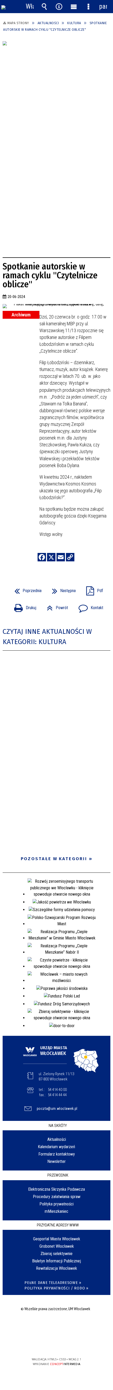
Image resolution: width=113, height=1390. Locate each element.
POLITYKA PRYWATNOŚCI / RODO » (56, 1288)
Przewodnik (57, 1175)
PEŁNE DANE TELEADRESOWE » (52, 1283)
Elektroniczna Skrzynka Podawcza (56, 1189)
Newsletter (56, 1161)
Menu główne (74, 7)
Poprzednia (26, 589)
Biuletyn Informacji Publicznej (56, 1260)
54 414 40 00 (57, 1089)
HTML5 (48, 1344)
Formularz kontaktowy (56, 1154)
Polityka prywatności (56, 1203)
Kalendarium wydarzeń (56, 1146)
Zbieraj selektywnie (56, 1253)
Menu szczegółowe (88, 7)
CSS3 (56, 1344)
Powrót (55, 606)
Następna (62, 589)
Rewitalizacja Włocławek (56, 1268)
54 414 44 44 (57, 1095)
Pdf (92, 589)
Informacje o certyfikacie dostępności (56, 1325)
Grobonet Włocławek (56, 1246)
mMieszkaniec (56, 1211)
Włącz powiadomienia (30, 7)
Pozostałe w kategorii (54, 858)
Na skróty (58, 1125)
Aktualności (56, 1139)
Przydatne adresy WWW (58, 1225)
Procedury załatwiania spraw (56, 1196)
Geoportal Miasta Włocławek (56, 1238)
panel (103, 6)
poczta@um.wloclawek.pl (57, 1108)
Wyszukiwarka (44, 7)
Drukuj (23, 606)
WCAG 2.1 (72, 1344)
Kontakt (88, 606)
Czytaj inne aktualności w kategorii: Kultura (47, 637)
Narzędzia (59, 7)
